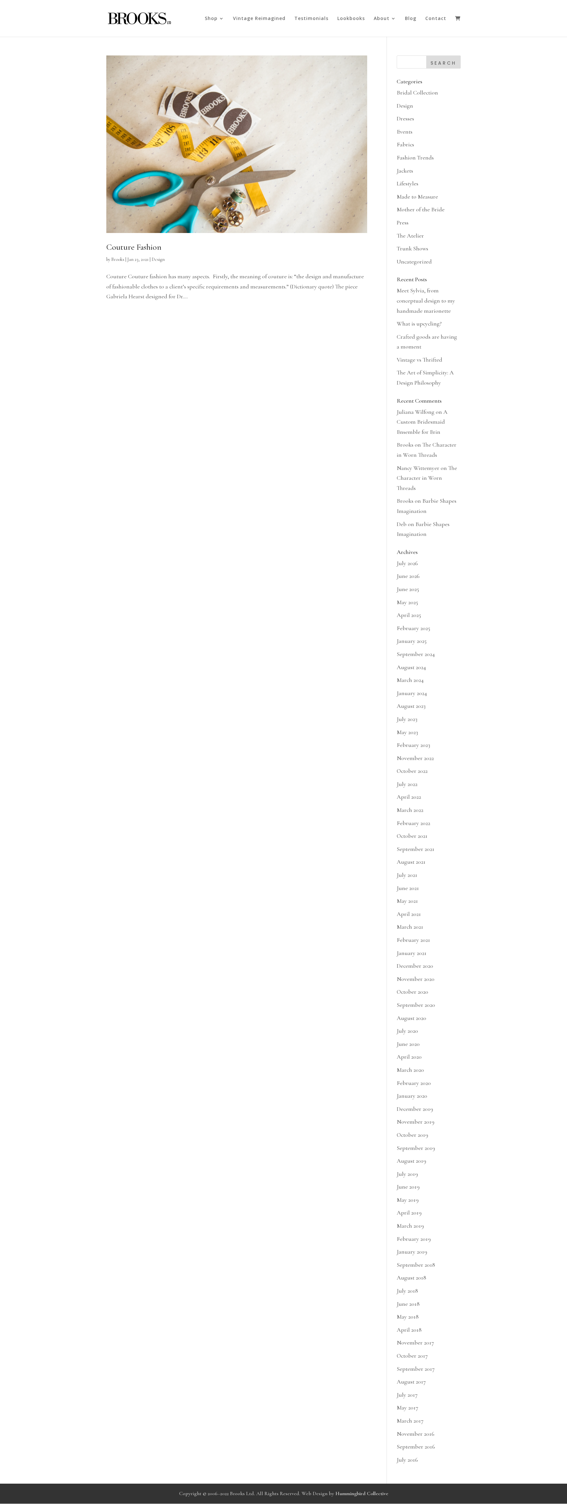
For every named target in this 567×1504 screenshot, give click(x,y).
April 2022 (409, 796)
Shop (211, 18)
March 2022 (410, 810)
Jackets (405, 170)
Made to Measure (417, 196)
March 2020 (410, 1069)
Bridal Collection (417, 92)
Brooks (117, 259)
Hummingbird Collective (361, 1493)
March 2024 (410, 680)
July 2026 (407, 563)
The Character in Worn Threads (427, 478)
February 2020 (414, 1083)
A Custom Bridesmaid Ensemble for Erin (422, 421)
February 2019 (414, 1238)
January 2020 (412, 1095)
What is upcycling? (419, 323)
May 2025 (407, 602)
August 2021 (411, 861)
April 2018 (409, 1329)
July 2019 (407, 1173)
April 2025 (409, 615)
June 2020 (408, 1044)
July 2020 (407, 1030)
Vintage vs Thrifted (419, 359)
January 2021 (412, 953)
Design (158, 259)
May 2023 (407, 732)
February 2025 (413, 628)
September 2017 (416, 1368)
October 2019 (412, 1134)
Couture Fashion (133, 247)
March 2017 (410, 1420)
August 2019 (411, 1160)
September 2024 (416, 654)
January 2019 (412, 1251)
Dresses (405, 118)
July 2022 (407, 784)
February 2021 (413, 939)
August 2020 (411, 1018)
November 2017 (415, 1342)
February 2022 (413, 823)
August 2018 (411, 1277)
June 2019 (408, 1186)
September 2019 (416, 1148)
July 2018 (407, 1290)
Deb (402, 524)
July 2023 (407, 719)
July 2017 (407, 1394)
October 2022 (412, 770)
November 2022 (415, 758)
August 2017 (411, 1381)
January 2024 (412, 693)
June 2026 (408, 576)
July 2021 (407, 875)
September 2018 (416, 1264)
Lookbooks (351, 18)
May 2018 (408, 1316)
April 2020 (409, 1056)
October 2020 (412, 991)
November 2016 (415, 1433)
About (381, 18)
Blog (410, 18)
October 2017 (412, 1355)
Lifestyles (407, 183)
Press (403, 222)
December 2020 (415, 965)
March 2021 (410, 926)
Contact (435, 18)
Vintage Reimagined (259, 18)
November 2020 (415, 979)
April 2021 (409, 914)
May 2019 (408, 1199)
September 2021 (415, 849)
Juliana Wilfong (415, 411)
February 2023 (413, 745)
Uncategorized (414, 261)
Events (404, 131)
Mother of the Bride (421, 209)
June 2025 (408, 589)
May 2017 (407, 1407)
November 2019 (415, 1121)
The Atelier (410, 235)
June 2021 (408, 888)
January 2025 (412, 641)
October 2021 (412, 835)
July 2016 (407, 1459)
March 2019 (410, 1225)
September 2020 (416, 1004)
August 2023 (411, 706)
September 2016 (416, 1446)
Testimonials (311, 18)
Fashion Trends (415, 157)
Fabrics (405, 144)
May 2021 (407, 900)
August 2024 (411, 667)
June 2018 (408, 1303)
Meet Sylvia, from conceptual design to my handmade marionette (426, 300)
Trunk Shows (412, 248)
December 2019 (415, 1108)
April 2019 (409, 1212)
